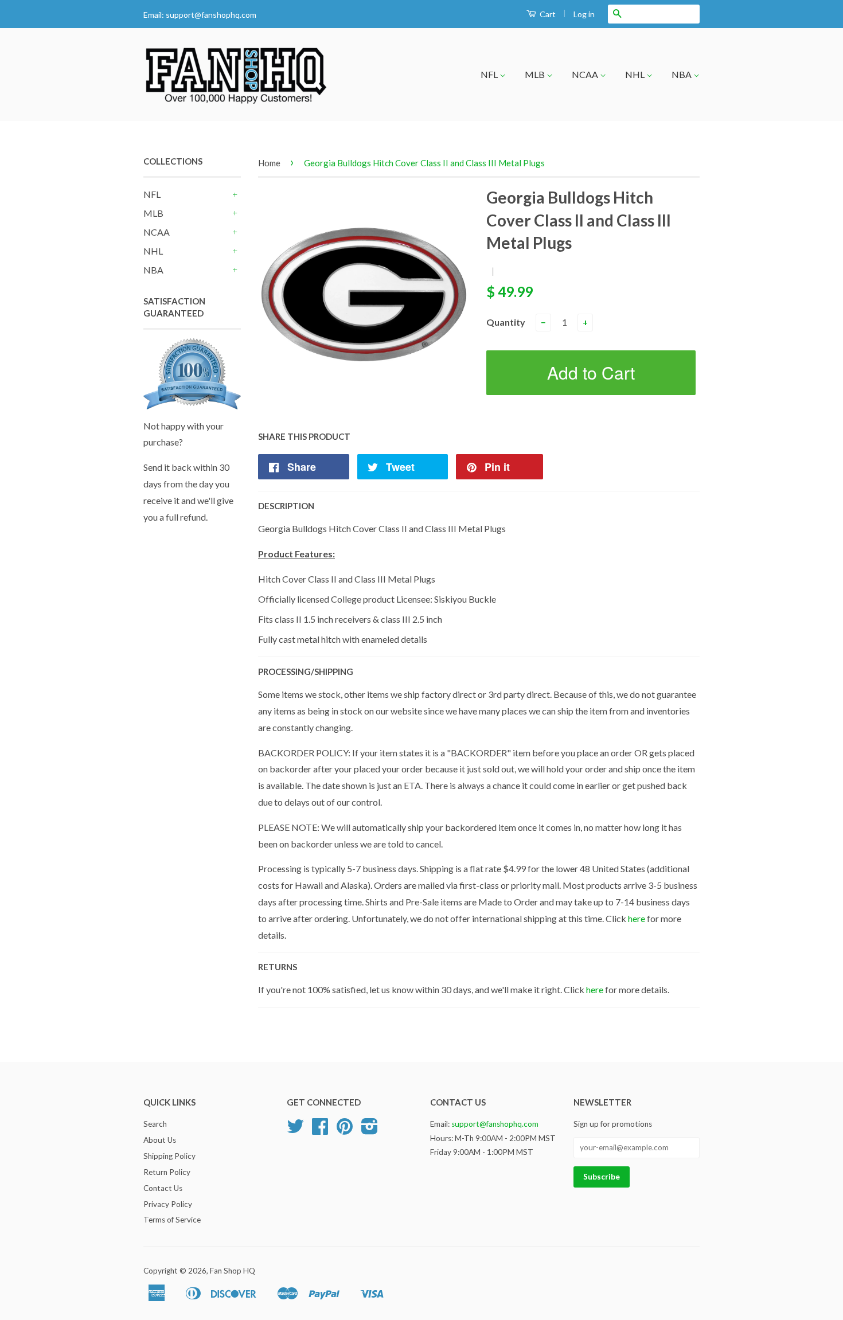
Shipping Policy (169, 1156)
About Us (159, 1140)
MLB (536, 74)
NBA (682, 74)
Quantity (505, 322)
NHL (635, 74)
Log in (584, 14)
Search (155, 1123)
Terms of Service (172, 1219)
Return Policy (166, 1172)
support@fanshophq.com (211, 14)
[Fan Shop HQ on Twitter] (295, 1130)
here (636, 918)
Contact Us (162, 1188)
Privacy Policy (167, 1204)
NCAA (586, 74)
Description (286, 506)
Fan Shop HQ (232, 1270)
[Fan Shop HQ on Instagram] (369, 1130)
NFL (490, 74)
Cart (547, 14)
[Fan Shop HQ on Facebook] (320, 1130)
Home (269, 163)
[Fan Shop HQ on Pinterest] (344, 1130)
